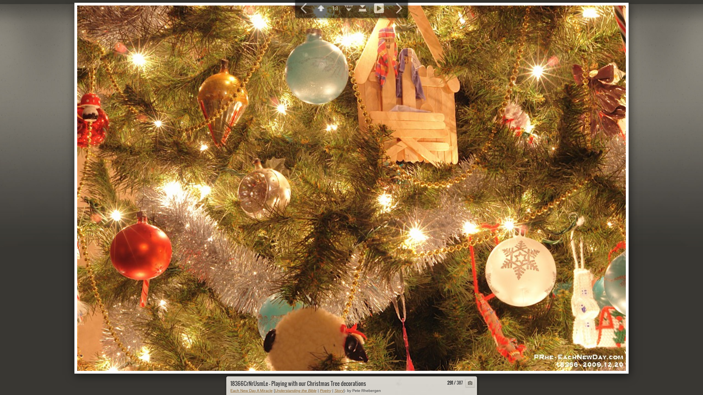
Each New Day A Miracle (251, 390)
